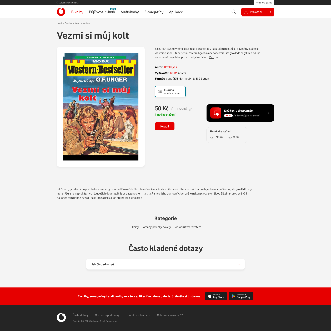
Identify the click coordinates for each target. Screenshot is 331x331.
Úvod (59, 23)
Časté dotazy (80, 315)
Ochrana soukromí (168, 315)
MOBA (174, 73)
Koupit (164, 126)
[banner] (61, 12)
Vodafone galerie (264, 2)
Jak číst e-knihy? (102, 264)
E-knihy (68, 23)
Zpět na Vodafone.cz (68, 2)
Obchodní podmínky (107, 315)
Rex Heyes (170, 67)
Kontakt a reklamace (138, 315)
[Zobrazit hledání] (234, 11)
